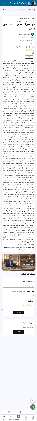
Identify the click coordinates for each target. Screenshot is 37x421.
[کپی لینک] (32, 47)
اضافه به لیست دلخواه (26, 53)
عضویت (19, 332)
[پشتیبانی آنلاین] (32, 407)
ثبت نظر (18, 312)
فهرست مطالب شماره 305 (26, 250)
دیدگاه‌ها (29, 57)
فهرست (29, 412)
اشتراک (17, 412)
